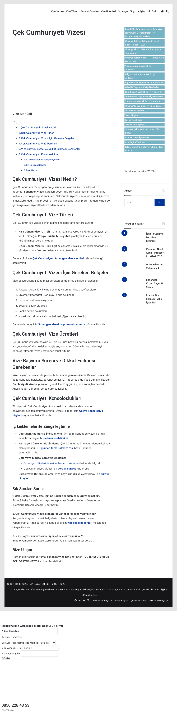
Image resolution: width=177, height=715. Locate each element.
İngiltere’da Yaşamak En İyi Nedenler (143, 82)
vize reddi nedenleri (79, 522)
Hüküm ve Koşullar (134, 110)
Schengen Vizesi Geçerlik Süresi (154, 284)
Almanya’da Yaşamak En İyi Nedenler (143, 106)
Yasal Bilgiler (131, 115)
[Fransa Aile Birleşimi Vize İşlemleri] (133, 300)
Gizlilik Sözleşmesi (134, 124)
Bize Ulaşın (32, 170)
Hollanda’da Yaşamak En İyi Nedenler (143, 96)
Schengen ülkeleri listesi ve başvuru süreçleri (52, 463)
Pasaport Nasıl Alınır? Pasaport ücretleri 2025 (155, 253)
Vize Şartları (57, 11)
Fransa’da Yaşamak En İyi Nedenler (142, 101)
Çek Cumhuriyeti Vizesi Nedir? (38, 127)
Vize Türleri (72, 11)
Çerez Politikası (133, 120)
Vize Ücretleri (108, 11)
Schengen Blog (126, 11)
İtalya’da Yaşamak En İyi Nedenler (141, 87)
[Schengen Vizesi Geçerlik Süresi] (133, 284)
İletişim (141, 11)
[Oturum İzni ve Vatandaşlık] (133, 269)
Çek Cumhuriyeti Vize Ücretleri (39, 143)
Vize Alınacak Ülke (12, 647)
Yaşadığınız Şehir (11, 653)
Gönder (6, 658)
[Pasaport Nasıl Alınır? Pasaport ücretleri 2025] (133, 253)
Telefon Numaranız (12, 637)
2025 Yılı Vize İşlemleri (136, 137)
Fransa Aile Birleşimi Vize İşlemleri (154, 299)
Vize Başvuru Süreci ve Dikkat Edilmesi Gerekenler (50, 148)
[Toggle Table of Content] (15, 123)
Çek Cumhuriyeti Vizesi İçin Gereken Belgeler (47, 138)
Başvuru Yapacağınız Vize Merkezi (20, 642)
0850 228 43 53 (15, 705)
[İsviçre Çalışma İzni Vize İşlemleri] (133, 238)
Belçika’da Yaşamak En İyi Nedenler (143, 92)
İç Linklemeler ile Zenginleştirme (43, 159)
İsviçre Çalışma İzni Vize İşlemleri (155, 237)
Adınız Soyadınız (10, 631)
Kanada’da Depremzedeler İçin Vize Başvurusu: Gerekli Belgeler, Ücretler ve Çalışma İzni (143, 33)
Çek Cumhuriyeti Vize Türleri (37, 132)
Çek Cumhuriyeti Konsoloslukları (40, 154)
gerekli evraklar (68, 468)
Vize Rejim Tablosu (134, 142)
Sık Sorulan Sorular (36, 165)
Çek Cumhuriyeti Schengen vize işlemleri (58, 258)
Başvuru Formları (90, 11)
